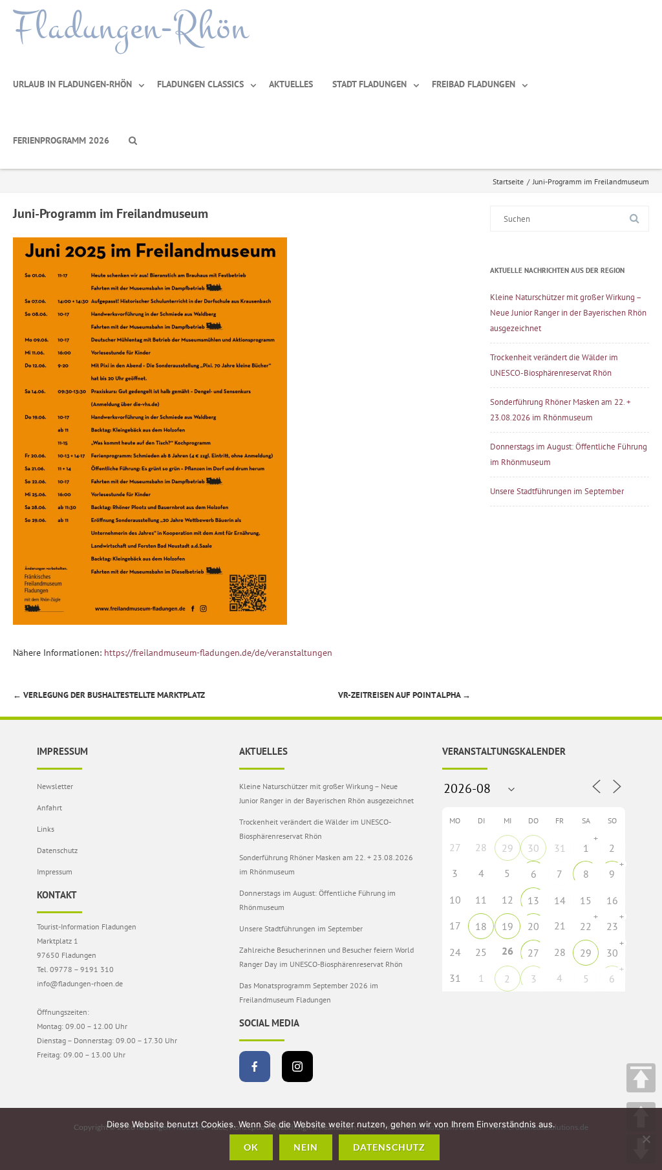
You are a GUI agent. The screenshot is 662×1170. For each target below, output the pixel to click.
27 (533, 952)
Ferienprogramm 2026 (61, 140)
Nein (306, 1147)
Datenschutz (57, 850)
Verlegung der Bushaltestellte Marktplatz (109, 694)
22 (586, 926)
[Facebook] (254, 1066)
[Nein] (645, 1138)
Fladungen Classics (200, 84)
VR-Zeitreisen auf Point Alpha (404, 694)
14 (560, 900)
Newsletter (55, 786)
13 (533, 900)
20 (533, 926)
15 (586, 900)
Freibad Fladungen (473, 84)
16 (612, 900)
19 (507, 926)
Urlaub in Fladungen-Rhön (72, 84)
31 (560, 847)
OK (251, 1147)
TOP (641, 1077)
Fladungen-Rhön (131, 28)
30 (533, 847)
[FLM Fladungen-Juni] (150, 621)
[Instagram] (297, 1066)
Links (45, 829)
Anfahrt (49, 807)
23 (612, 926)
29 (507, 847)
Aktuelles (291, 84)
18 (481, 926)
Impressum (54, 871)
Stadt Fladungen (369, 84)
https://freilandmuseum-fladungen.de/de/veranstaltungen (218, 652)
